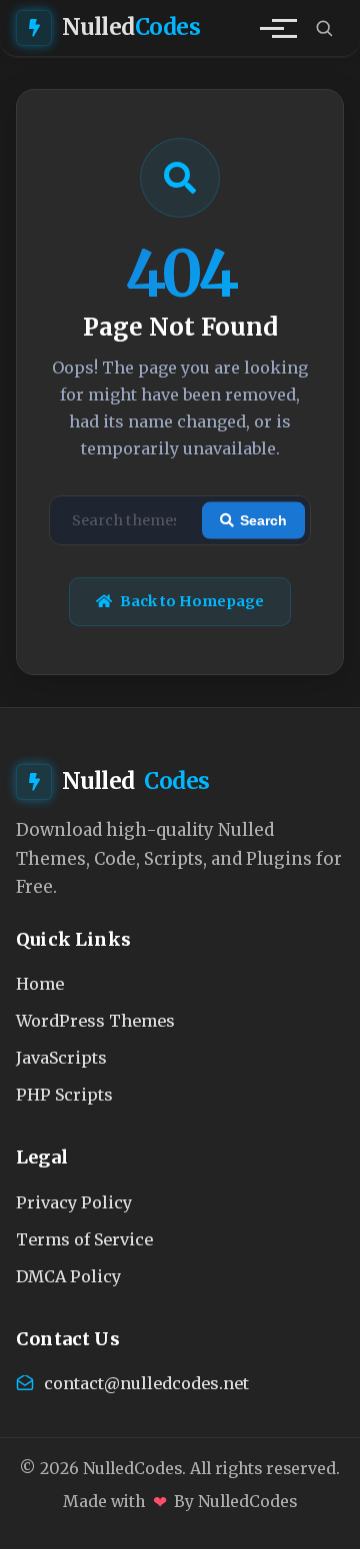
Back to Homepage (192, 601)
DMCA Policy (68, 1276)
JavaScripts (61, 1058)
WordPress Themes (95, 1021)
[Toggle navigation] (272, 28)
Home (40, 984)
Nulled (131, 27)
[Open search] (324, 28)
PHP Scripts (64, 1095)
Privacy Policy (74, 1202)
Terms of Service (84, 1239)
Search (263, 520)
